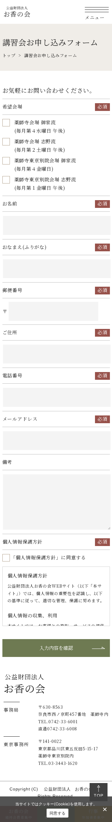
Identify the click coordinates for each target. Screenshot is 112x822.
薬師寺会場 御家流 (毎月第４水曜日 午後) (39, 126)
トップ (9, 55)
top (98, 795)
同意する (57, 813)
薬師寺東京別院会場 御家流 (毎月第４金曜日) (45, 164)
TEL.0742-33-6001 (57, 721)
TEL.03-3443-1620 (57, 763)
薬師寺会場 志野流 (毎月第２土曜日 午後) (39, 145)
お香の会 (16, 12)
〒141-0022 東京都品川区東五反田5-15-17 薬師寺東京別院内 (68, 748)
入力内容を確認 (56, 647)
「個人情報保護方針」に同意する (48, 557)
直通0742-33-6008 (57, 729)
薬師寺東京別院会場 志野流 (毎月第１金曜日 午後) (45, 183)
